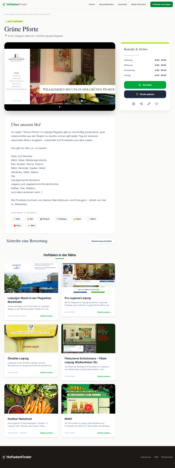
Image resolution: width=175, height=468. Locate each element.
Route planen (147, 94)
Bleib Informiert (138, 4)
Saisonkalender (106, 4)
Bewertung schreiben (102, 241)
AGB (156, 457)
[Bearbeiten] (148, 103)
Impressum (146, 457)
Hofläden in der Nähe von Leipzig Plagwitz (27, 14)
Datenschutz (167, 457)
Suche (92, 4)
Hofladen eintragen (162, 4)
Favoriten (122, 4)
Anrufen (147, 85)
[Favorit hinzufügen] (156, 103)
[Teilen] (141, 103)
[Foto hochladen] (133, 103)
